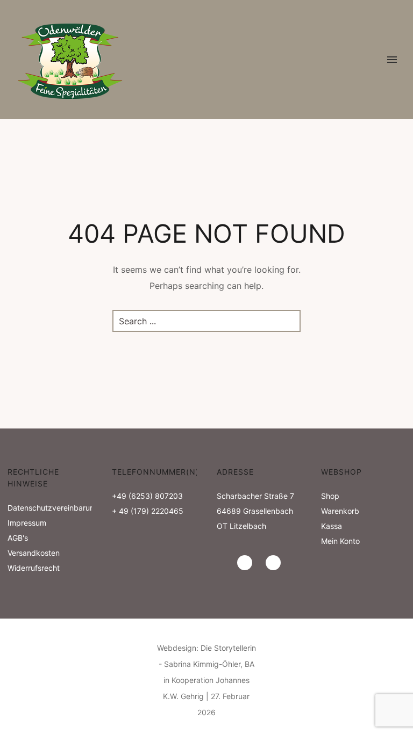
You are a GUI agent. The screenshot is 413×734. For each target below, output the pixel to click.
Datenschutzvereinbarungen (58, 507)
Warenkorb (340, 510)
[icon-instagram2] (247, 562)
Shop (330, 495)
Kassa (331, 525)
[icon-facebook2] (273, 562)
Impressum (27, 522)
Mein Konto (340, 541)
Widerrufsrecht (34, 567)
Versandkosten (34, 552)
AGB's (18, 537)
